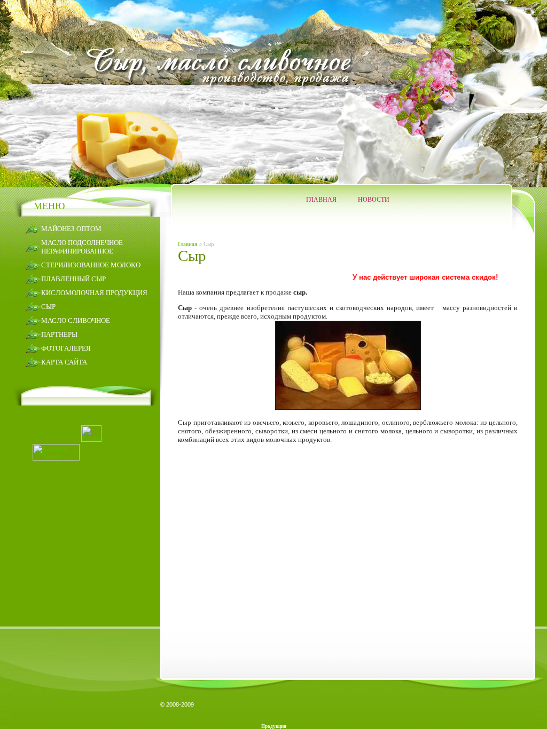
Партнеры (59, 334)
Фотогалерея (66, 348)
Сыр (48, 307)
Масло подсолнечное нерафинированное (82, 247)
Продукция (273, 726)
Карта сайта (64, 362)
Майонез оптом (71, 229)
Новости (373, 199)
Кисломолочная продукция (94, 293)
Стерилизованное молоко (90, 265)
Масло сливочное (75, 320)
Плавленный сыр (73, 279)
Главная (321, 199)
